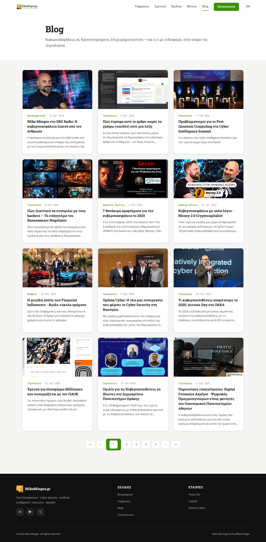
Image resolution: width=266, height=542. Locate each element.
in (20, 512)
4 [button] (146, 444)
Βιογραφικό (125, 494)
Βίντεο (192, 6)
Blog (205, 6)
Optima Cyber (196, 508)
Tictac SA (194, 494)
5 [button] (156, 444)
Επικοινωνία (226, 6)
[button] (90, 444)
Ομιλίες (176, 6)
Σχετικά (160, 6)
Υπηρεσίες (142, 6)
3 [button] (136, 444)
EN (248, 6)
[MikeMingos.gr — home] (27, 7)
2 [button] (126, 444)
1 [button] (113, 444)
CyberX (192, 501)
